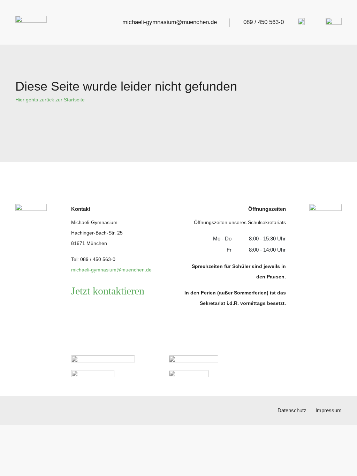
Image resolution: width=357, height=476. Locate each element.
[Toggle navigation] (331, 22)
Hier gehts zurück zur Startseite (50, 99)
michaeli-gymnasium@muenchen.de (169, 22)
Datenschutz (292, 410)
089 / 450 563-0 (263, 22)
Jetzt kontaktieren (107, 291)
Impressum (329, 410)
